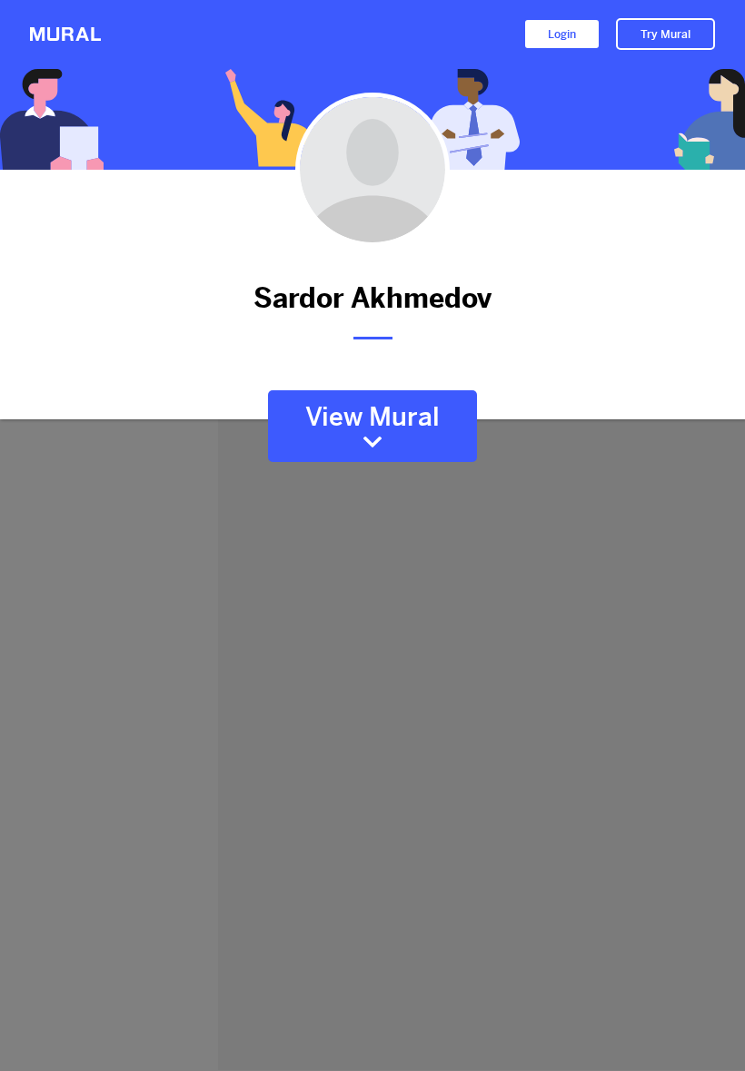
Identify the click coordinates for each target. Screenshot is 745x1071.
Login (562, 34)
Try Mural (665, 34)
